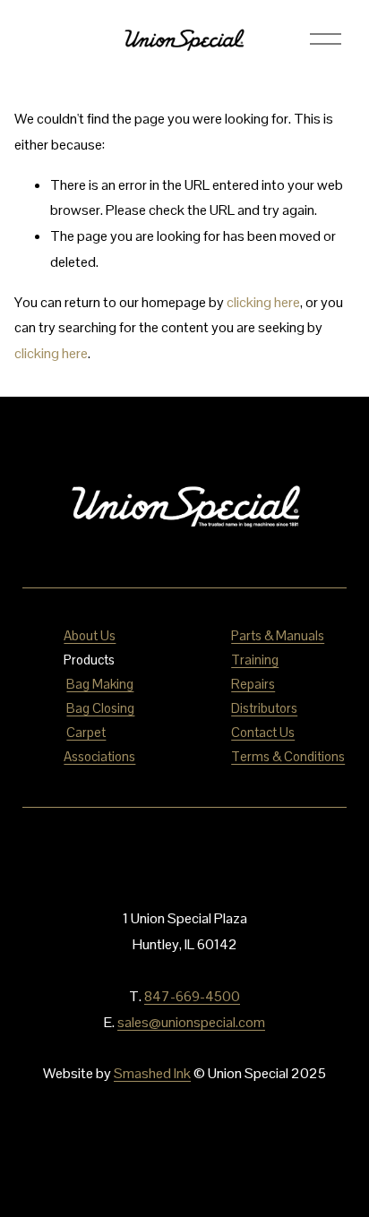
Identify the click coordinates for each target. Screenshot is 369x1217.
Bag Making (99, 683)
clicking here (263, 302)
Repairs (253, 683)
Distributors (264, 707)
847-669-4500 (192, 996)
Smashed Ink (152, 1073)
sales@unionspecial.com (191, 1022)
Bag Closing (100, 707)
